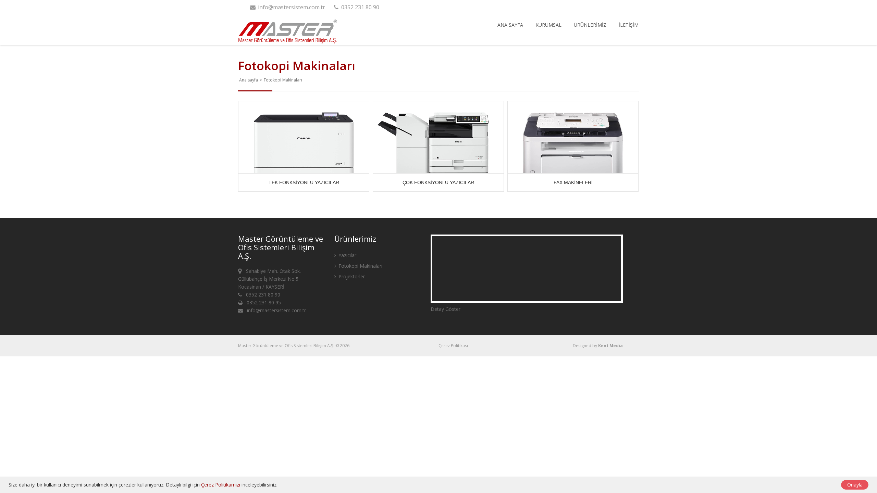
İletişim (629, 25)
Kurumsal (548, 25)
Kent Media (610, 346)
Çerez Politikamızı (220, 484)
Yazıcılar (346, 255)
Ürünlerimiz (590, 25)
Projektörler (351, 276)
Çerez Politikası (453, 346)
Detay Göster (445, 309)
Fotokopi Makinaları (359, 266)
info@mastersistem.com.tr (291, 7)
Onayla (855, 484)
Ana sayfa (510, 25)
